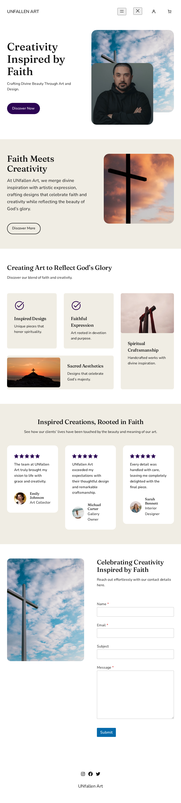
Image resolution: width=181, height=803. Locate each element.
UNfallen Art (23, 12)
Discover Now (23, 108)
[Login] (153, 11)
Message (105, 668)
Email (102, 625)
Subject (103, 646)
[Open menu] (121, 11)
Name (103, 604)
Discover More (23, 228)
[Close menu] (137, 11)
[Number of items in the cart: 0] (169, 11)
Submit (106, 732)
